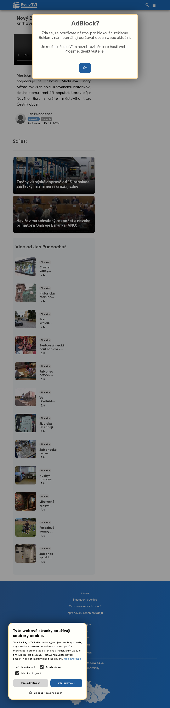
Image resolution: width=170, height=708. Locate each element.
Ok (85, 68)
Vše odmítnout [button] (30, 682)
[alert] (47, 661)
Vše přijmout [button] (66, 682)
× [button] (81, 627)
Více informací (72, 658)
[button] (47, 693)
